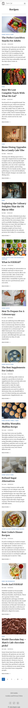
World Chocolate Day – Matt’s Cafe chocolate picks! (14, 642)
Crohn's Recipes (6, 529)
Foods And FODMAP (12, 584)
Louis (4, 44)
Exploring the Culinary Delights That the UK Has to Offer (14, 206)
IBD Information (19, 257)
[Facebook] (10, 703)
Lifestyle (4, 259)
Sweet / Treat (15, 420)
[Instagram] (18, 703)
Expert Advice (6, 34)
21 (17, 679)
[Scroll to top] (24, 705)
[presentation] (14, 24)
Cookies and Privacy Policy (14, 696)
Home (12, 34)
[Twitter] (14, 703)
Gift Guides (14, 693)
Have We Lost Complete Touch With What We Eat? (13, 93)
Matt (4, 99)
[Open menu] (24, 3)
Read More (6, 64)
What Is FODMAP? (11, 262)
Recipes (8, 420)
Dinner (13, 529)
